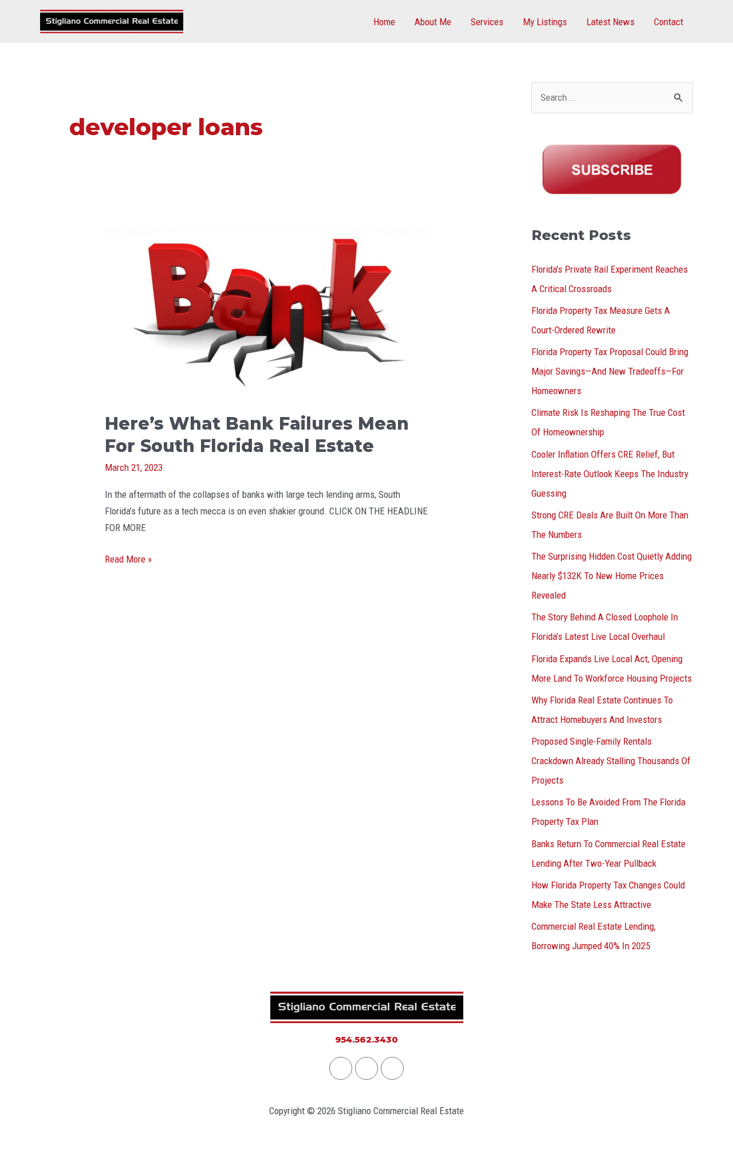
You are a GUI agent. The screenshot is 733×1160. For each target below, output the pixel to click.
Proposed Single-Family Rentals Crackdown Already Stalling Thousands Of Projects (611, 761)
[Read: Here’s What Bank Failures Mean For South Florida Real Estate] (268, 311)
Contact (668, 21)
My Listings (545, 21)
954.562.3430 (366, 1039)
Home (384, 21)
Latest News (610, 21)
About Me (433, 21)
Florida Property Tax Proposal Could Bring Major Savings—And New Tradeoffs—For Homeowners (609, 371)
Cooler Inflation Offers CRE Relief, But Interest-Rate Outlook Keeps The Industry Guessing (609, 474)
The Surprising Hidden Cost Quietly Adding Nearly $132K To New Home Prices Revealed (611, 575)
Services (487, 21)
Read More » (128, 558)
